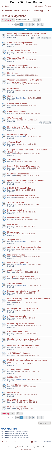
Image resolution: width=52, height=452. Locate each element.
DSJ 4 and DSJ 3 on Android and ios (23, 346)
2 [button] (24, 24)
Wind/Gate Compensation (18, 174)
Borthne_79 (20, 204)
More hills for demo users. (18, 218)
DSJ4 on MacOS (14, 377)
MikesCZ (19, 44)
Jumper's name (14, 240)
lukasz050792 (21, 35)
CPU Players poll (14, 118)
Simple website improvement (19, 43)
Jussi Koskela (21, 98)
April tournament (14, 283)
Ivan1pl (18, 212)
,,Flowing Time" (14, 142)
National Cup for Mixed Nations (20, 324)
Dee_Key (19, 409)
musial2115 (20, 75)
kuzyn (18, 226)
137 (39, 38)
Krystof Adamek (21, 325)
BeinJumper (20, 197)
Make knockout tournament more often (23, 339)
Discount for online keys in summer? (23, 291)
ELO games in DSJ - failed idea (20, 277)
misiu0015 (19, 120)
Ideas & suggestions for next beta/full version (26, 34)
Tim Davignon (20, 278)
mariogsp (19, 394)
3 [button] (27, 24)
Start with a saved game (17, 66)
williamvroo (19, 272)
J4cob (18, 129)
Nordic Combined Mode (17, 127)
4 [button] (30, 24)
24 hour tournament (15, 202)
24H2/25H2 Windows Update (19, 188)
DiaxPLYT (19, 347)
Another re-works (14, 270)
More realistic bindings (17, 135)
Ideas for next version (16, 111)
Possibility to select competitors (21, 196)
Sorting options (14, 159)
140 (50, 38)
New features (12, 224)
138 (42, 38)
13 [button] (39, 24)
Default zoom (13, 392)
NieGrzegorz (20, 355)
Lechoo (18, 60)
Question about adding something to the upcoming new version (24, 81)
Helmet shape (13, 232)
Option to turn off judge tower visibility (24, 247)
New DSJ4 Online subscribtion (20, 400)
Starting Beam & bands (17, 104)
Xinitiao (18, 144)
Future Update (13, 88)
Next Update (12, 73)
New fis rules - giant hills (18, 262)
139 (46, 38)
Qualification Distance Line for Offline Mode (26, 180)
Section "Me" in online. (17, 385)
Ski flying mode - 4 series (18, 370)
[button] (17, 24)
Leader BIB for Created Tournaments (23, 166)
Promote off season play (17, 331)
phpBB (19, 447)
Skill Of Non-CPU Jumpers (18, 353)
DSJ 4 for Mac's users (16, 407)
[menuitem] (7, 6)
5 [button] (33, 24)
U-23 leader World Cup (17, 58)
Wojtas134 (19, 219)
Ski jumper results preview (18, 50)
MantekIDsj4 (20, 84)
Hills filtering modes (16, 255)
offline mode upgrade (16, 316)
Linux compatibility (15, 210)
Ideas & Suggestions (13, 15)
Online (10, 96)
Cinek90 (19, 105)
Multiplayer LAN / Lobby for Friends (22, 308)
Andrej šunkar (21, 67)
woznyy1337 (20, 154)
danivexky (19, 52)
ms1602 (18, 161)
